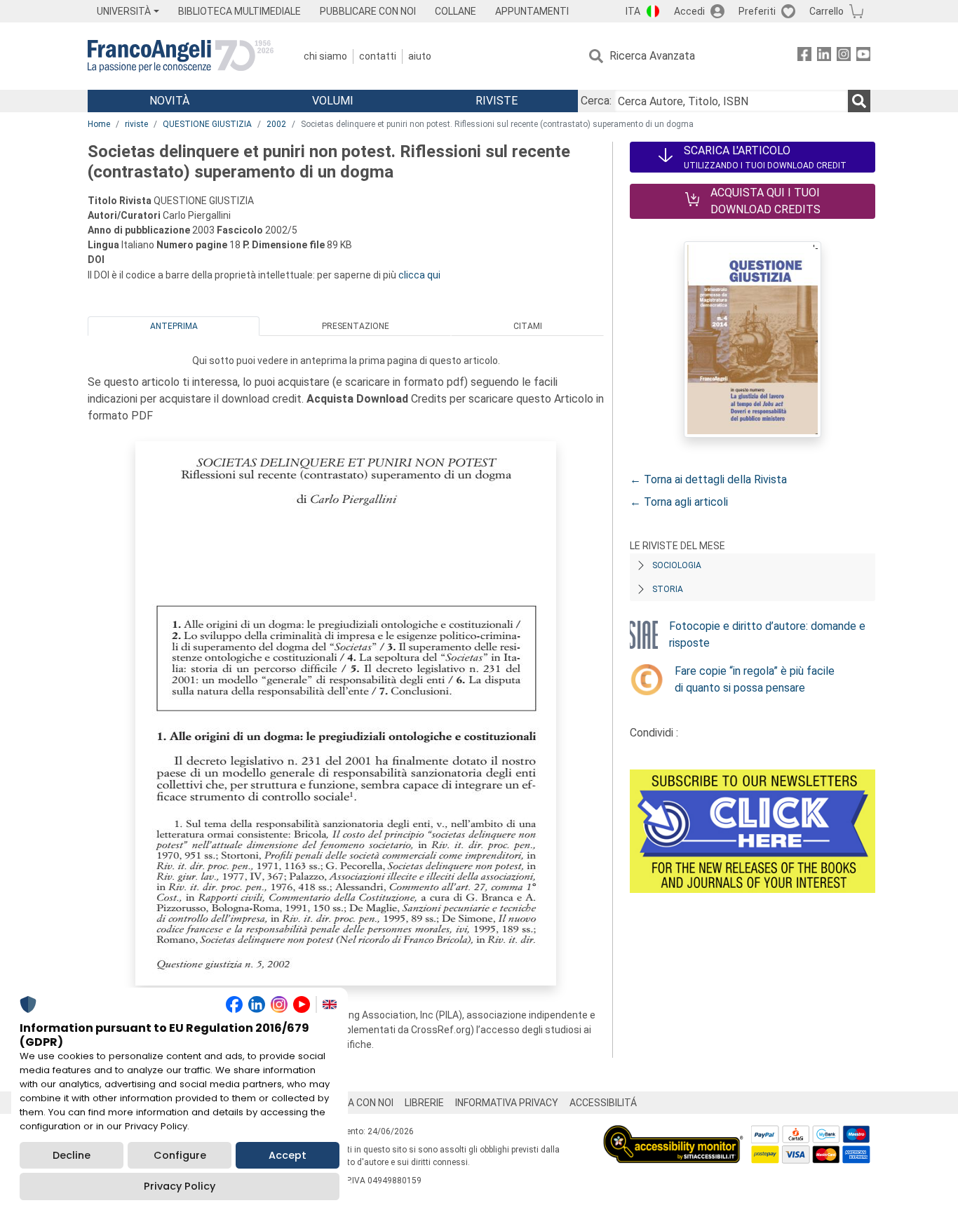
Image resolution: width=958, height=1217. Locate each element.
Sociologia (676, 565)
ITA (633, 11)
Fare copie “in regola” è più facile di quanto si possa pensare (755, 679)
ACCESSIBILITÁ (603, 1102)
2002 (276, 124)
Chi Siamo (325, 56)
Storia (667, 589)
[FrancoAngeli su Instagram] (844, 56)
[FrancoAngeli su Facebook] (804, 56)
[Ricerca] (859, 101)
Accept (287, 1155)
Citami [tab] (527, 326)
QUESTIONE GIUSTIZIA (207, 124)
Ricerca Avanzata (652, 55)
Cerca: (596, 100)
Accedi (689, 11)
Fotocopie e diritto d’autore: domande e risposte (767, 634)
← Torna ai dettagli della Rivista (708, 479)
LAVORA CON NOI (355, 1102)
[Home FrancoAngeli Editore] (181, 56)
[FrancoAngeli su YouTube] (863, 56)
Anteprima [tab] (174, 326)
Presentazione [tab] (355, 326)
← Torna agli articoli (679, 502)
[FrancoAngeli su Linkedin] (824, 56)
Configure (180, 1155)
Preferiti (757, 11)
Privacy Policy (179, 1186)
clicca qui (419, 275)
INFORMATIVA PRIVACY (506, 1102)
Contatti (377, 56)
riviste (136, 124)
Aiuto (419, 56)
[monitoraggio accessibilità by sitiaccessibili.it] (673, 1133)
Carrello (826, 11)
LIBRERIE (424, 1102)
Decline (71, 1155)
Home (99, 124)
